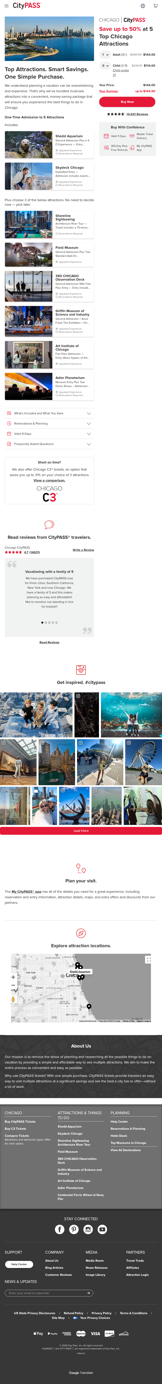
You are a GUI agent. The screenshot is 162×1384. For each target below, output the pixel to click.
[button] (49, 144)
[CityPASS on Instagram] (88, 1229)
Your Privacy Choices (95, 1318)
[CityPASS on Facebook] (59, 1229)
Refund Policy (73, 1313)
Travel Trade (135, 1261)
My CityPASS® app (26, 891)
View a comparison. (49, 480)
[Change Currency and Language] (143, 6)
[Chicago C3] (49, 494)
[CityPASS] (27, 6)
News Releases (97, 1268)
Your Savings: (108, 91)
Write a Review (83, 550)
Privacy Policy (101, 1313)
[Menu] (6, 6)
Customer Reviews (58, 1275)
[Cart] (155, 6)
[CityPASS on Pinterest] (74, 1229)
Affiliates (132, 1268)
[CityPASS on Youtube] (102, 1229)
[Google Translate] (81, 1373)
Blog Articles (54, 1268)
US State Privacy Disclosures (34, 1313)
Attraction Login (137, 1275)
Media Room (95, 1261)
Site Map (58, 1318)
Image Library (95, 1275)
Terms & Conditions (133, 1313)
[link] (25, 552)
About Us (51, 1261)
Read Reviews (49, 642)
